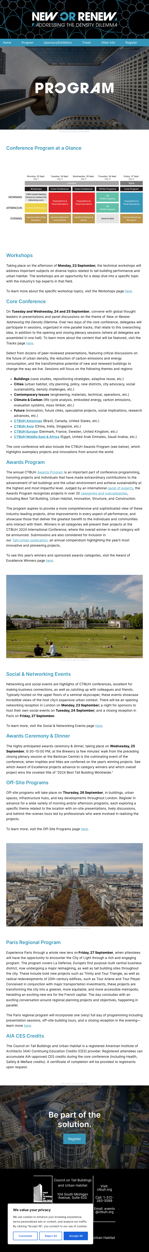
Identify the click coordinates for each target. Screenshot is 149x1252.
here (128, 291)
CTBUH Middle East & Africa (36, 437)
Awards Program (50, 472)
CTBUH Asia (24, 426)
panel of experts (120, 488)
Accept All (75, 1235)
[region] (50, 1224)
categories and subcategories (104, 493)
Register (74, 1139)
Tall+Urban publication (30, 540)
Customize (25, 1235)
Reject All (51, 1235)
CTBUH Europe (26, 431)
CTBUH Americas (28, 421)
